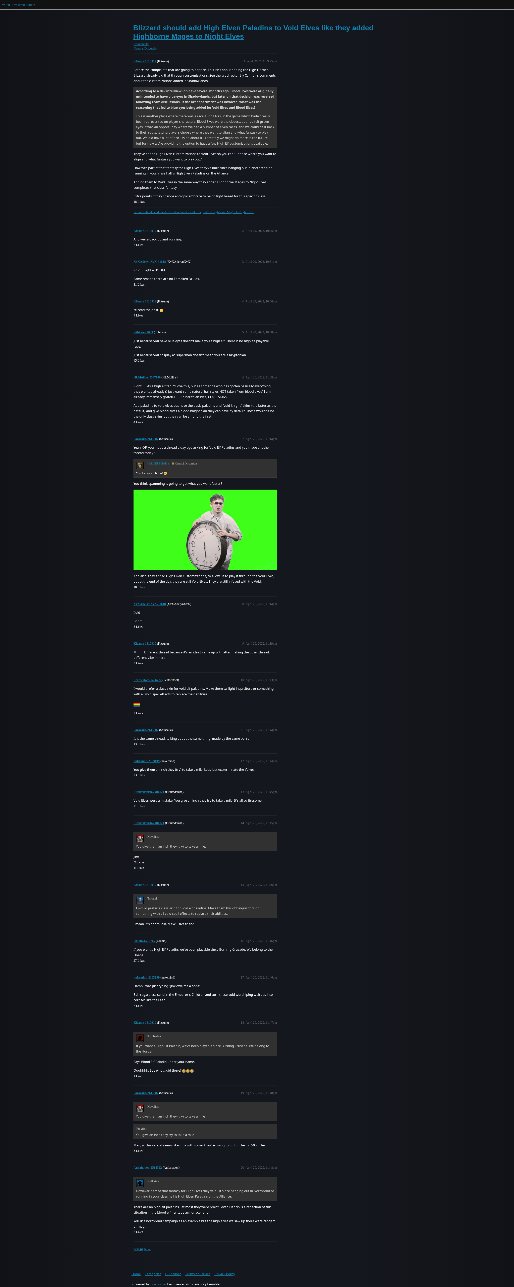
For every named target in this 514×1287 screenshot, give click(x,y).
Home (136, 1274)
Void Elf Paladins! (158, 463)
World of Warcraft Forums (18, 4)
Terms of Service (197, 1274)
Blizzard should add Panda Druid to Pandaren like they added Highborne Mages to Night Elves (194, 212)
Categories (153, 1274)
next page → (142, 1249)
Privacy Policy (224, 1274)
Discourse (158, 1284)
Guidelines (173, 1274)
